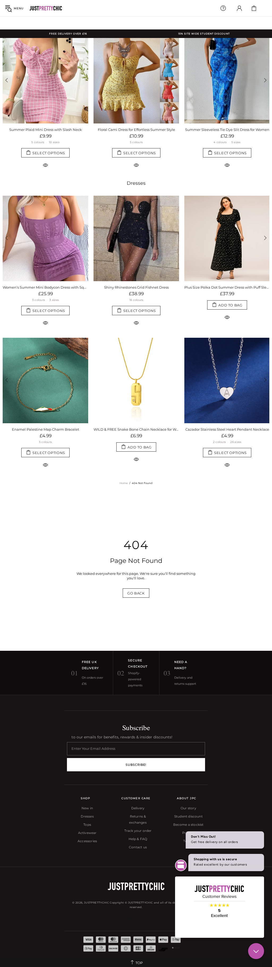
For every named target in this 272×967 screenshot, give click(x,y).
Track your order (138, 831)
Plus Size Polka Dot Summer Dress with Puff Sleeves (227, 287)
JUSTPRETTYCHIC (45, 8)
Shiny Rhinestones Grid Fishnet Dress (136, 287)
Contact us (138, 847)
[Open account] (239, 8)
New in (87, 808)
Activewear (87, 833)
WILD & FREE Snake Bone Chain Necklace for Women (136, 429)
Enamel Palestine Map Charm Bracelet (45, 429)
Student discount (188, 816)
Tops (87, 825)
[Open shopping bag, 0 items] (254, 8)
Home (124, 483)
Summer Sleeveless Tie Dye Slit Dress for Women (227, 129)
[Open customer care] (223, 8)
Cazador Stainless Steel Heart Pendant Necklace (227, 429)
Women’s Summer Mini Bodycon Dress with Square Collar (45, 287)
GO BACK (136, 593)
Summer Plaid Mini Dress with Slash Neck (45, 129)
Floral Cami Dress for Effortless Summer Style (136, 129)
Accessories (87, 841)
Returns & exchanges (138, 819)
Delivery (137, 808)
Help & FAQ (138, 839)
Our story (188, 808)
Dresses (136, 183)
